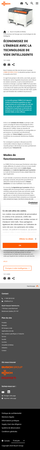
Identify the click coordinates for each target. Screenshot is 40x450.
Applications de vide (8, 331)
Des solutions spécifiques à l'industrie (13, 334)
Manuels (4, 325)
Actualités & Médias (8, 345)
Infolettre (4, 348)
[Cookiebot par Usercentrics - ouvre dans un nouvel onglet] (28, 203)
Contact (4, 350)
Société (4, 339)
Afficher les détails (26, 239)
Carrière (4, 342)
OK (20, 245)
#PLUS (5, 261)
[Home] (5, 31)
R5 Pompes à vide (7, 328)
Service (4, 336)
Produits (4, 322)
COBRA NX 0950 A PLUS (10, 72)
